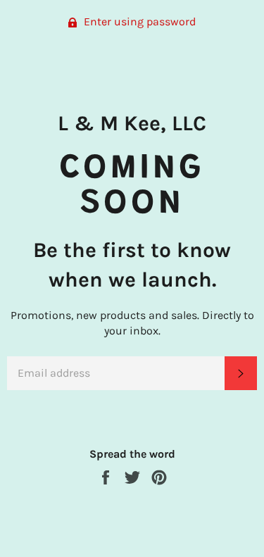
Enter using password (138, 21)
